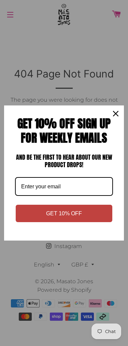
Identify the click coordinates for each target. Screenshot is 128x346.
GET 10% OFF (64, 213)
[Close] (116, 113)
